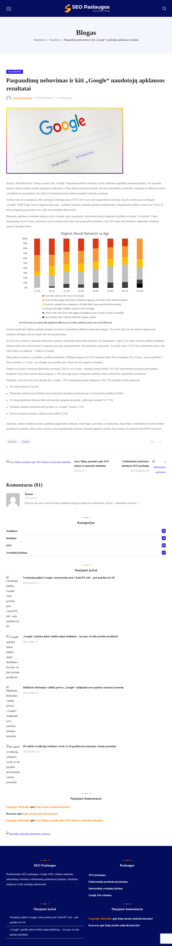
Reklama (11, 538)
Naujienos (54, 39)
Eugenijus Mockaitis (22, 98)
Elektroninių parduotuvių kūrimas (108, 881)
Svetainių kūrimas (16, 552)
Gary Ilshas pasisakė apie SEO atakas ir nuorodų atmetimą (69, 820)
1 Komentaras (65, 98)
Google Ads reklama (100, 895)
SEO (9, 545)
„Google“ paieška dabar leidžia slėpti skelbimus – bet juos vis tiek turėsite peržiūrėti (70, 636)
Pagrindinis (40, 39)
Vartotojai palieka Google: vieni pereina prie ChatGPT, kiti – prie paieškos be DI (69, 577)
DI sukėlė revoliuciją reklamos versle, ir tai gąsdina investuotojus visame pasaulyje (69, 746)
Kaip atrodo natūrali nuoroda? (53, 806)
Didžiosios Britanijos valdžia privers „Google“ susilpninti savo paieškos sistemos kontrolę (73, 687)
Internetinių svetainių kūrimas (106, 888)
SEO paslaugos (97, 875)
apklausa (12, 441)
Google (25, 441)
